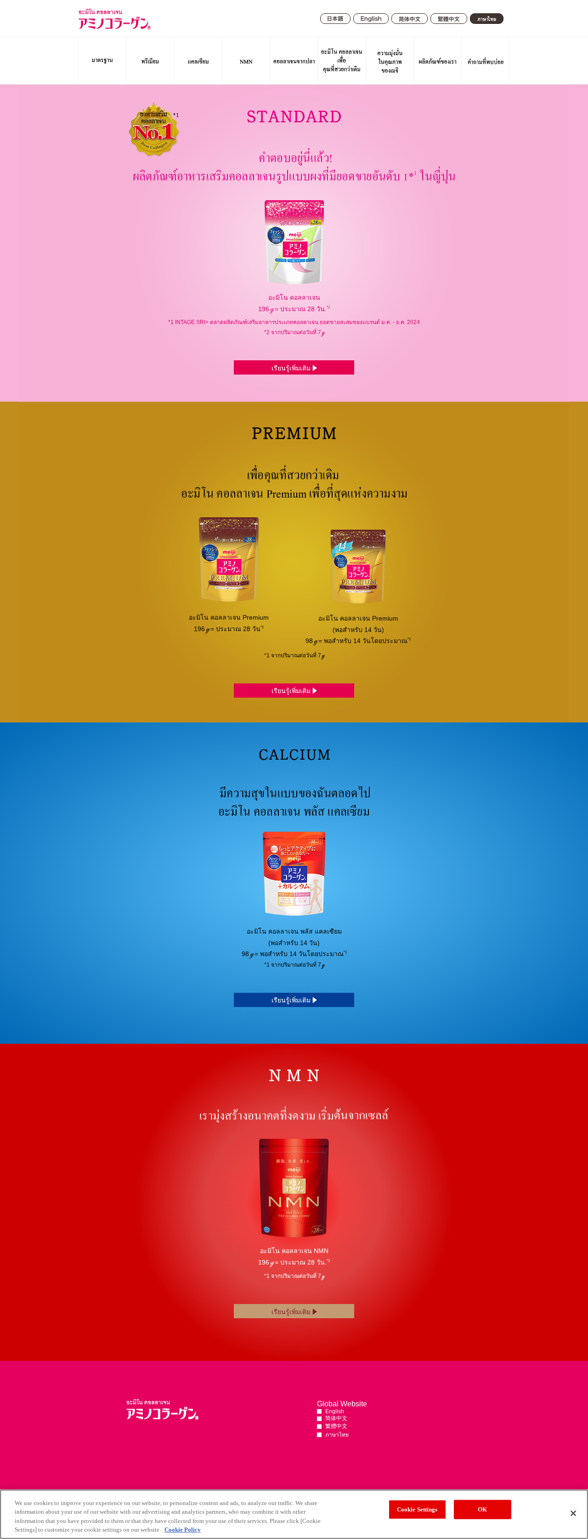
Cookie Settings (417, 1509)
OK (482, 1509)
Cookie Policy (182, 1529)
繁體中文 (336, 1426)
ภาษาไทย (337, 1435)
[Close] (573, 1513)
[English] (371, 19)
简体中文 (336, 1418)
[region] (294, 1514)
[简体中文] (409, 19)
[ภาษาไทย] (486, 18)
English (334, 1411)
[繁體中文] (449, 19)
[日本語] (335, 18)
